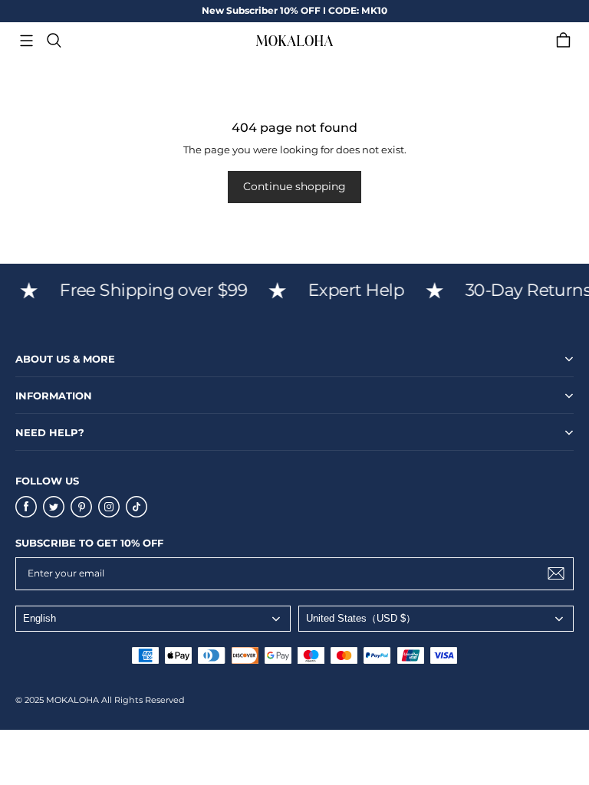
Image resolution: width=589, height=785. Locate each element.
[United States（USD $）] (436, 619)
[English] (153, 619)
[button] (26, 40)
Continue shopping (294, 186)
